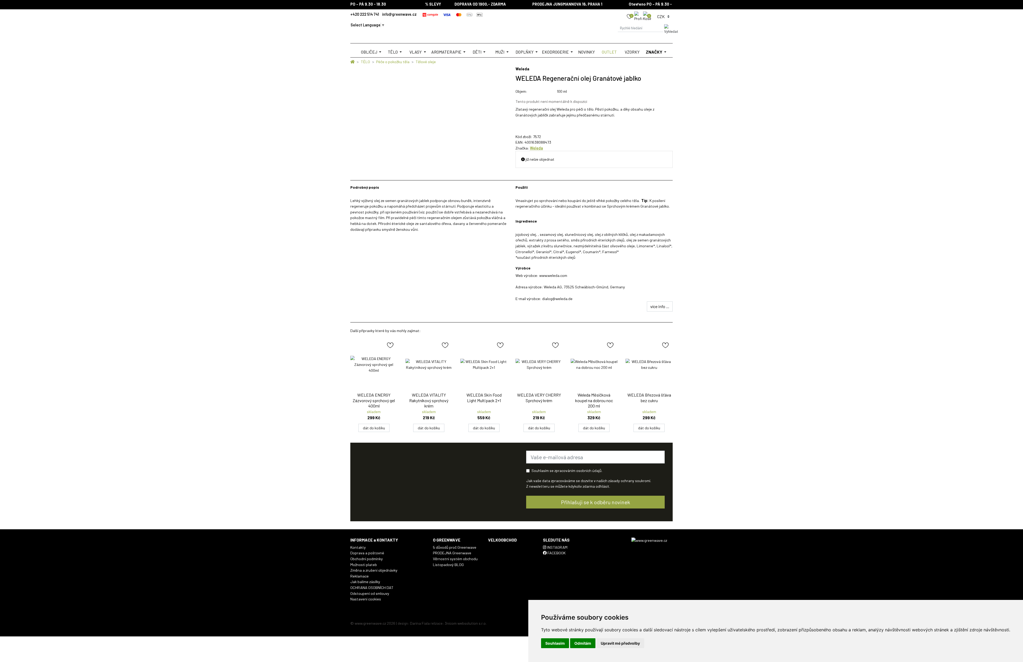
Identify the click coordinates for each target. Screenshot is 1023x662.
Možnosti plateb (363, 564)
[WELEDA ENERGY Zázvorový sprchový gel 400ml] (373, 364)
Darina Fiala (420, 623)
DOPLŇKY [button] (524, 51)
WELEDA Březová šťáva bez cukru (649, 397)
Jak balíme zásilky (365, 581)
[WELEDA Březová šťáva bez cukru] (649, 364)
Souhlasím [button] (555, 643)
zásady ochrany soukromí (629, 480)
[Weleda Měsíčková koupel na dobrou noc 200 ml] (594, 364)
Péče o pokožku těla (392, 61)
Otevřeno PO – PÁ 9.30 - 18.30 (643, 4)
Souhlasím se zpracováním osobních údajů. (566, 470)
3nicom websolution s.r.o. (465, 623)
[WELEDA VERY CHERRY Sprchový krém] (539, 364)
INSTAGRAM (556, 547)
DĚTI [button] (477, 51)
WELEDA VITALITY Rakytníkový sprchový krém (428, 400)
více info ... (659, 306)
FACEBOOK (556, 553)
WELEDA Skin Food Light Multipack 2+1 (484, 397)
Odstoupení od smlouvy (369, 593)
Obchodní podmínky (366, 558)
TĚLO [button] (393, 51)
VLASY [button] (416, 51)
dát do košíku (374, 428)
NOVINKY (586, 51)
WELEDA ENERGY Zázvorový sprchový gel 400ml (374, 400)
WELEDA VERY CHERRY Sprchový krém (539, 397)
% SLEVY (421, 4)
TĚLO (365, 61)
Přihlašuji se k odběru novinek (595, 502)
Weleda (536, 148)
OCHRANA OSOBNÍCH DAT (371, 587)
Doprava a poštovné (367, 553)
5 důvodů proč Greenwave (454, 547)
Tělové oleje (426, 61)
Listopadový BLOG (448, 564)
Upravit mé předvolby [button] (620, 643)
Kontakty (358, 547)
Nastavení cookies (365, 599)
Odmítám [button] (582, 643)
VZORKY (632, 51)
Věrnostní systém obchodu (455, 558)
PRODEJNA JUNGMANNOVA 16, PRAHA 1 (555, 4)
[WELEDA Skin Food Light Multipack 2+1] (484, 364)
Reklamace (359, 576)
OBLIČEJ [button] (369, 51)
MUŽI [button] (500, 51)
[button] (638, 16)
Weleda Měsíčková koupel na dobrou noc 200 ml (594, 400)
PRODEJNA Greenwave (452, 553)
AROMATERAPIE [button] (446, 51)
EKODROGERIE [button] (556, 51)
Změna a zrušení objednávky (373, 570)
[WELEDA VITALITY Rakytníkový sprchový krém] (429, 364)
